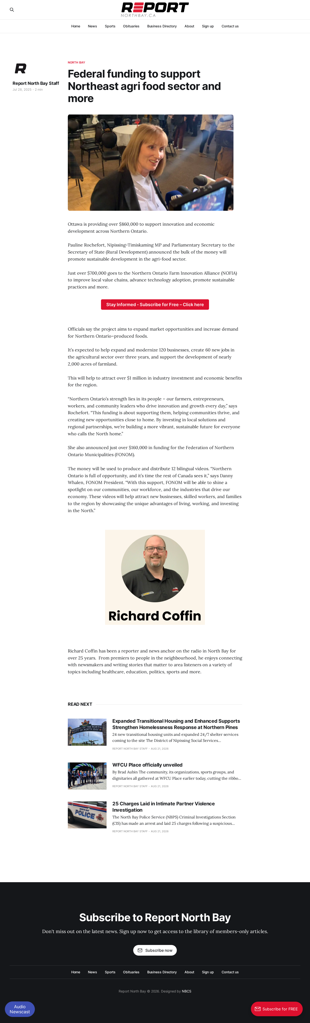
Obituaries (131, 26)
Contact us (230, 26)
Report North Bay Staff (36, 83)
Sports (110, 26)
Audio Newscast (20, 1009)
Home (75, 26)
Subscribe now (158, 950)
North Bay (76, 62)
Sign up (208, 26)
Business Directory (162, 26)
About (189, 26)
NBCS (186, 991)
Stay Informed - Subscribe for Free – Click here (155, 304)
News (92, 26)
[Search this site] (12, 9)
